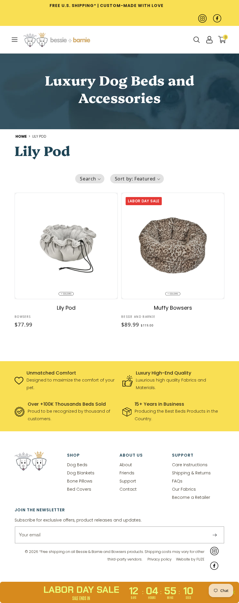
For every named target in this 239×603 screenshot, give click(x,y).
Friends (126, 473)
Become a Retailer (191, 497)
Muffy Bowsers (173, 307)
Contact (128, 489)
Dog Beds (77, 464)
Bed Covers (79, 489)
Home (22, 136)
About (125, 464)
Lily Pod (39, 136)
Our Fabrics (184, 489)
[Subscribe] (214, 535)
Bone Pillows (79, 481)
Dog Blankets (80, 473)
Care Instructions (190, 464)
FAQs (177, 481)
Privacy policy (159, 559)
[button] (14, 39)
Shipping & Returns (191, 473)
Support (127, 481)
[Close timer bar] (233, 592)
